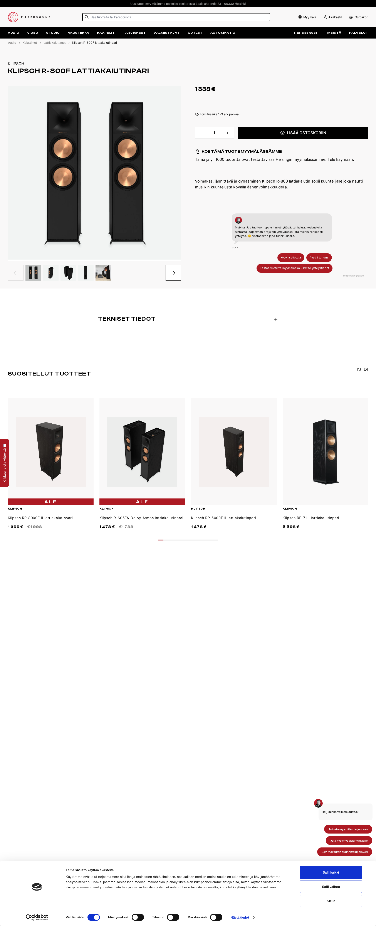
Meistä (334, 32)
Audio (12, 42)
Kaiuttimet (30, 42)
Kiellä (331, 901)
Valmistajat (167, 32)
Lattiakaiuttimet (55, 42)
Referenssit (306, 32)
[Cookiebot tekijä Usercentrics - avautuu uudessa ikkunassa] (37, 917)
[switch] (138, 917)
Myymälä (309, 17)
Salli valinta (331, 887)
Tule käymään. (340, 159)
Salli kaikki (331, 872)
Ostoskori (361, 17)
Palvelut (358, 32)
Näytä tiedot (239, 917)
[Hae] (86, 17)
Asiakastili (335, 17)
